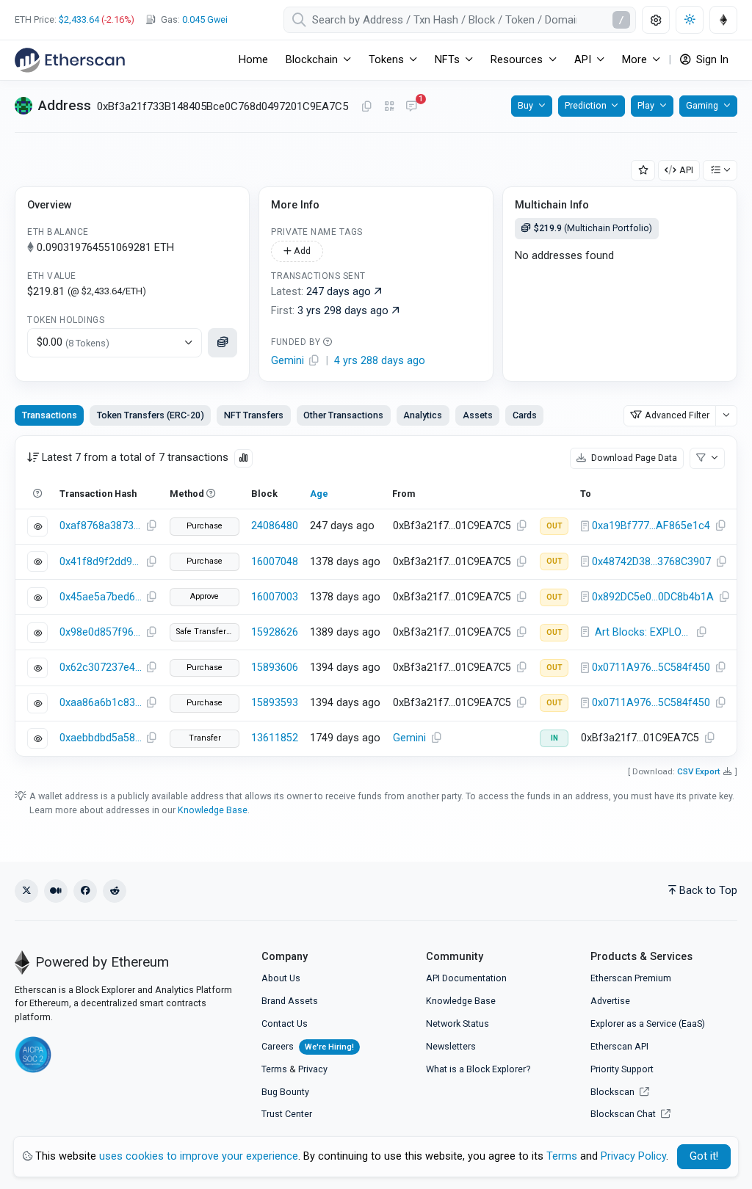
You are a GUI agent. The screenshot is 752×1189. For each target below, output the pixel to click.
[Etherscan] (70, 60)
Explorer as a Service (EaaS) (647, 1023)
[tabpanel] (376, 596)
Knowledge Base (212, 809)
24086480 (274, 526)
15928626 (274, 632)
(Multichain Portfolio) (593, 227)
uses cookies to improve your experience (198, 1156)
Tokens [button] (386, 60)
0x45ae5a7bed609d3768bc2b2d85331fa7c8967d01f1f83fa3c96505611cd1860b (100, 597)
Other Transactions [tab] (343, 415)
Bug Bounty (285, 1091)
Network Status (457, 1023)
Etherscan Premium (630, 977)
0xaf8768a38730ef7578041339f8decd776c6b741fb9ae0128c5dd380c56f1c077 (100, 526)
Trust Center (286, 1113)
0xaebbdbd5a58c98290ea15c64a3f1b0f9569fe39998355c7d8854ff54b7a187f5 (100, 738)
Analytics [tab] (422, 415)
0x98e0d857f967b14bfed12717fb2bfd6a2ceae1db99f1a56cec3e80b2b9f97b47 (100, 632)
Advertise (610, 1000)
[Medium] (56, 891)
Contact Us (284, 1023)
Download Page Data (633, 457)
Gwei (205, 19)
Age (319, 493)
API (686, 169)
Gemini (409, 738)
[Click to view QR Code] (389, 107)
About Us (280, 977)
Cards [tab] (525, 415)
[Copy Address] (366, 107)
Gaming (702, 105)
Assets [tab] (478, 415)
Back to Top (708, 890)
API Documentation (466, 977)
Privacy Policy (633, 1156)
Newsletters (451, 1046)
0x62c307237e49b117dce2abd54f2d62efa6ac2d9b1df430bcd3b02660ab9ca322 (100, 667)
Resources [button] (517, 60)
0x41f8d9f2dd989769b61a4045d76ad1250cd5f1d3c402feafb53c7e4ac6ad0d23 (100, 562)
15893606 (274, 667)
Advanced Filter (677, 415)
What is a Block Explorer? (478, 1069)
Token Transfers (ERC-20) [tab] (150, 415)
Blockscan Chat (624, 1113)
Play (645, 105)
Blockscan (613, 1091)
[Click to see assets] (222, 342)
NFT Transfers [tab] (253, 415)
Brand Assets (289, 1000)
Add (301, 250)
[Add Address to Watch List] (643, 170)
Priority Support (622, 1069)
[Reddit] (114, 891)
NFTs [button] (447, 60)
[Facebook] (85, 891)
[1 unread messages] (411, 107)
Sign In (710, 60)
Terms (274, 1069)
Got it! (704, 1156)
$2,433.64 (79, 19)
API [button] (582, 60)
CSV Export (698, 771)
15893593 (274, 703)
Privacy (313, 1069)
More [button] (634, 60)
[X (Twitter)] (26, 891)
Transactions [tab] (49, 415)
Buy (525, 105)
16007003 (274, 597)
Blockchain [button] (312, 60)
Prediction (586, 105)
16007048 (274, 562)
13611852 (274, 738)
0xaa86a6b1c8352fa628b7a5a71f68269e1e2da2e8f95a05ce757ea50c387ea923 (100, 703)
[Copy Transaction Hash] (151, 526)
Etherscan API (619, 1046)
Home (253, 60)
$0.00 (73, 342)
